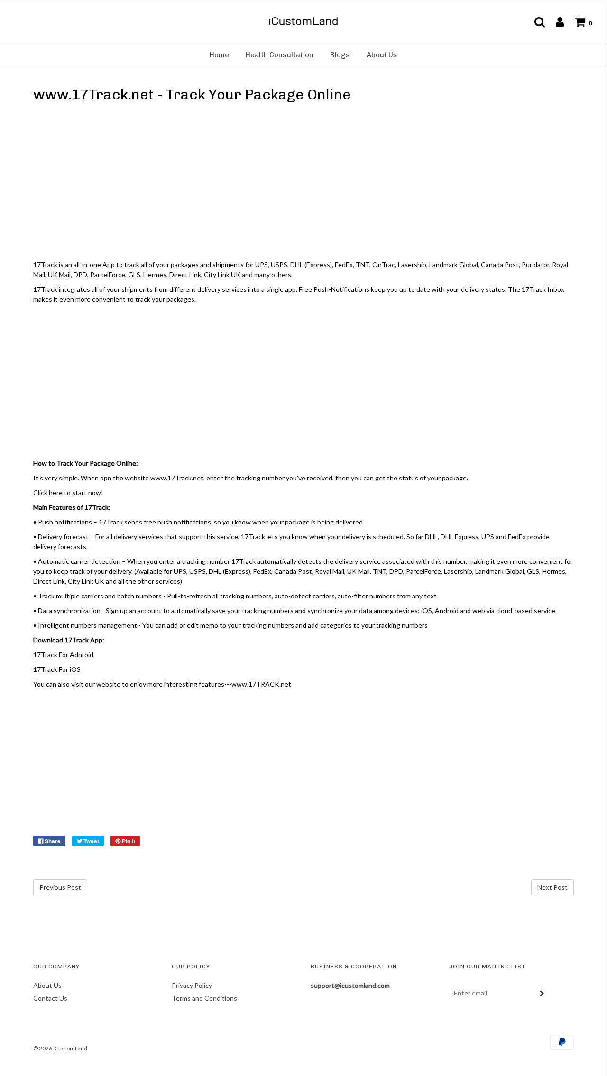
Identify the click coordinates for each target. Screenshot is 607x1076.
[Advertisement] (303, 183)
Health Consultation (279, 55)
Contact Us (50, 998)
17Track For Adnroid (63, 655)
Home (219, 55)
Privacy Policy (192, 985)
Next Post (552, 887)
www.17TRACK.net (261, 684)
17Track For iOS (57, 669)
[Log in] (555, 21)
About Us (382, 55)
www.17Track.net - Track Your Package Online (192, 94)
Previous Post (60, 887)
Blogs (340, 55)
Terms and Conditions (204, 998)
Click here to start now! (68, 492)
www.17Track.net (176, 478)
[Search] (535, 21)
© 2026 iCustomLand (60, 1048)
